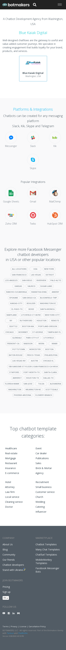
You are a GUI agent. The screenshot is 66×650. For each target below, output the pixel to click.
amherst (17, 378)
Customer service (45, 492)
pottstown (18, 349)
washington (14, 389)
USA (35, 269)
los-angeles (11, 280)
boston (49, 349)
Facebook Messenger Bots (47, 570)
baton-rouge (16, 355)
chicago (9, 332)
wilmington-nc (33, 389)
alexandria (55, 383)
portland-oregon (47, 326)
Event (39, 448)
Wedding (40, 501)
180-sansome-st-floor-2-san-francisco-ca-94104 (33, 366)
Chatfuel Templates (46, 554)
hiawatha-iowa (39, 292)
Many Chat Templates (48, 549)
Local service (12, 496)
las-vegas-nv (19, 360)
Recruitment (42, 482)
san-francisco (19, 274)
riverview (41, 280)
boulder (31, 303)
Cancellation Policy (37, 626)
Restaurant (11, 463)
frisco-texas (33, 355)
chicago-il (48, 360)
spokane (13, 297)
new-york (49, 269)
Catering (40, 506)
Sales (38, 463)
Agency (39, 473)
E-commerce (12, 473)
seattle (13, 326)
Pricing (6, 586)
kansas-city (16, 303)
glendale (17, 337)
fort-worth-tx (32, 372)
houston (41, 320)
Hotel (8, 482)
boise (31, 309)
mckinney (23, 332)
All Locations (19, 269)
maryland (12, 315)
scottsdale (52, 389)
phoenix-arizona (22, 395)
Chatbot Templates (46, 544)
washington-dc (48, 303)
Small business (44, 487)
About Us (8, 544)
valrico (31, 286)
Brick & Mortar (44, 468)
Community (9, 554)
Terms (5, 626)
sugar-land (46, 286)
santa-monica (47, 309)
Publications (42, 458)
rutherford (26, 320)
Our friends (9, 559)
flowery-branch (43, 395)
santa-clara (50, 372)
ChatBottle (23, 633)
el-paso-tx (17, 309)
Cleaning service (14, 501)
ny (11, 320)
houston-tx (32, 378)
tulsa (41, 383)
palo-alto (55, 280)
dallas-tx (48, 378)
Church (39, 496)
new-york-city (52, 315)
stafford (14, 372)
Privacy (14, 626)
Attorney (10, 487)
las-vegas (36, 274)
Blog (5, 549)
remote (55, 320)
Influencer (41, 511)
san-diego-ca (29, 297)
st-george (37, 332)
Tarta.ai (10, 633)
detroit (50, 274)
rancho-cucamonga (16, 292)
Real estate (11, 453)
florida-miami (12, 383)
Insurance (10, 468)
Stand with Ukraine (13, 570)
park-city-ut (32, 337)
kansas (18, 286)
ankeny (55, 292)
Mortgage (10, 458)
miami (54, 343)
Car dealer (41, 453)
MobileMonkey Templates (44, 561)
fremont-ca (13, 343)
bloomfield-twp (48, 297)
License (22, 626)
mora (41, 343)
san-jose (28, 383)
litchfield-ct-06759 (30, 315)
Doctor (9, 506)
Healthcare (11, 448)
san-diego (27, 280)
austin (34, 360)
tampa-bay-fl (54, 332)
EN (5, 597)
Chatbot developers (13, 564)
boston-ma (28, 326)
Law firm (10, 492)
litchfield (48, 337)
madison (28, 343)
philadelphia (51, 355)
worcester (35, 349)
